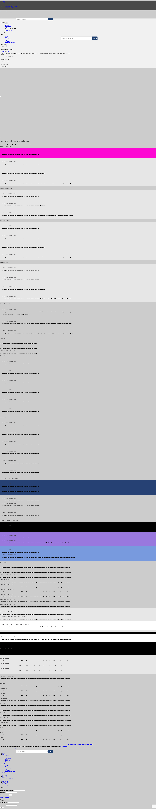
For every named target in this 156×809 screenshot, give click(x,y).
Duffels (6, 27)
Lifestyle (4, 774)
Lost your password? (5, 797)
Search (50, 19)
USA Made (4, 66)
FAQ (3, 4)
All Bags (7, 755)
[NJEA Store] (6, 12)
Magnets (7, 40)
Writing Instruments (10, 42)
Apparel (4, 19)
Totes (6, 30)
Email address (4, 802)
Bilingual (4, 32)
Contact (4, 2)
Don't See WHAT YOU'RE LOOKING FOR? (80, 744)
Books (6, 36)
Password (3, 792)
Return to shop (8, 30)
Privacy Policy (64, 746)
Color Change (8, 38)
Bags (3, 22)
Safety (3, 54)
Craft (3, 34)
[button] (6, 9)
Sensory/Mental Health (7, 56)
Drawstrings (8, 26)
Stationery (7, 41)
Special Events (5, 59)
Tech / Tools (5, 64)
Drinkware (4, 772)
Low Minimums (5, 49)
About (3, 1)
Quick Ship (7, 29)
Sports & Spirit (5, 61)
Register (1, 807)
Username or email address (7, 790)
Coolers (7, 757)
